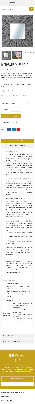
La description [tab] (18, 141)
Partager (9, 129)
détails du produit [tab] (17, 146)
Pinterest (18, 129)
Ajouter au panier (11, 116)
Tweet (14, 129)
